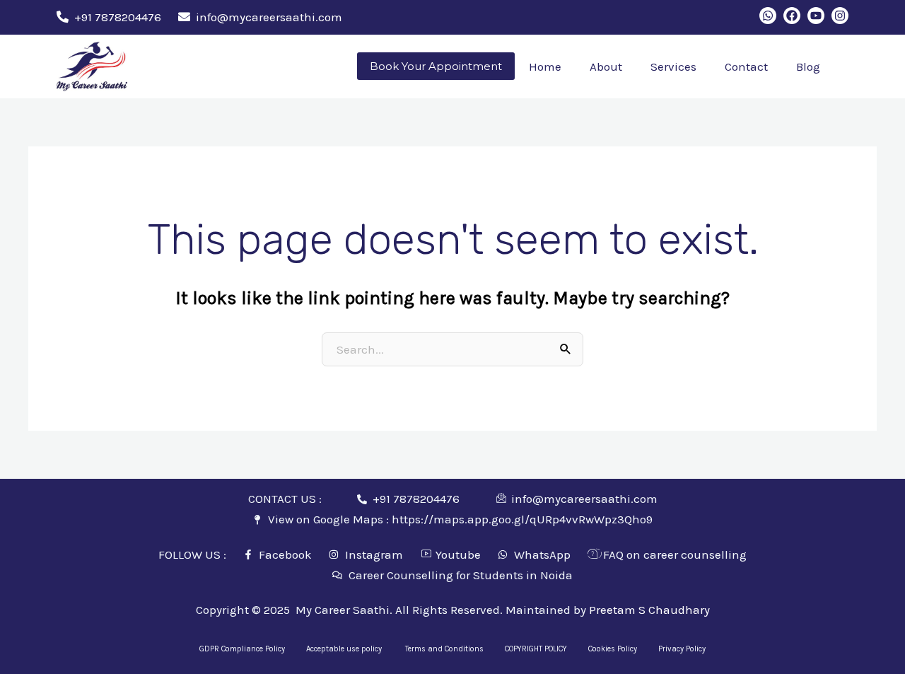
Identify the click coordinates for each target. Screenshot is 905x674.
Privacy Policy (682, 648)
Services (673, 66)
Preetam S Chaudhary (649, 610)
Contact (746, 66)
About (606, 66)
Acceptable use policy (345, 648)
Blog (808, 66)
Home (545, 66)
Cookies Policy (612, 648)
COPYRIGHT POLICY (536, 648)
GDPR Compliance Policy (242, 648)
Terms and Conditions (444, 648)
